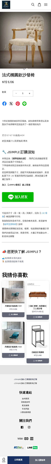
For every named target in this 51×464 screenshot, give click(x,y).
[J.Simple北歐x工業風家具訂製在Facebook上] (22, 429)
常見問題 (25, 409)
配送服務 (25, 405)
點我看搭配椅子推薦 (14, 261)
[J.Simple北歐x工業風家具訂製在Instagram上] (29, 429)
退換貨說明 (25, 402)
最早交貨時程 (10, 224)
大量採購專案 (25, 412)
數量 (4, 92)
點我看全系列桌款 (13, 258)
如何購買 (25, 399)
